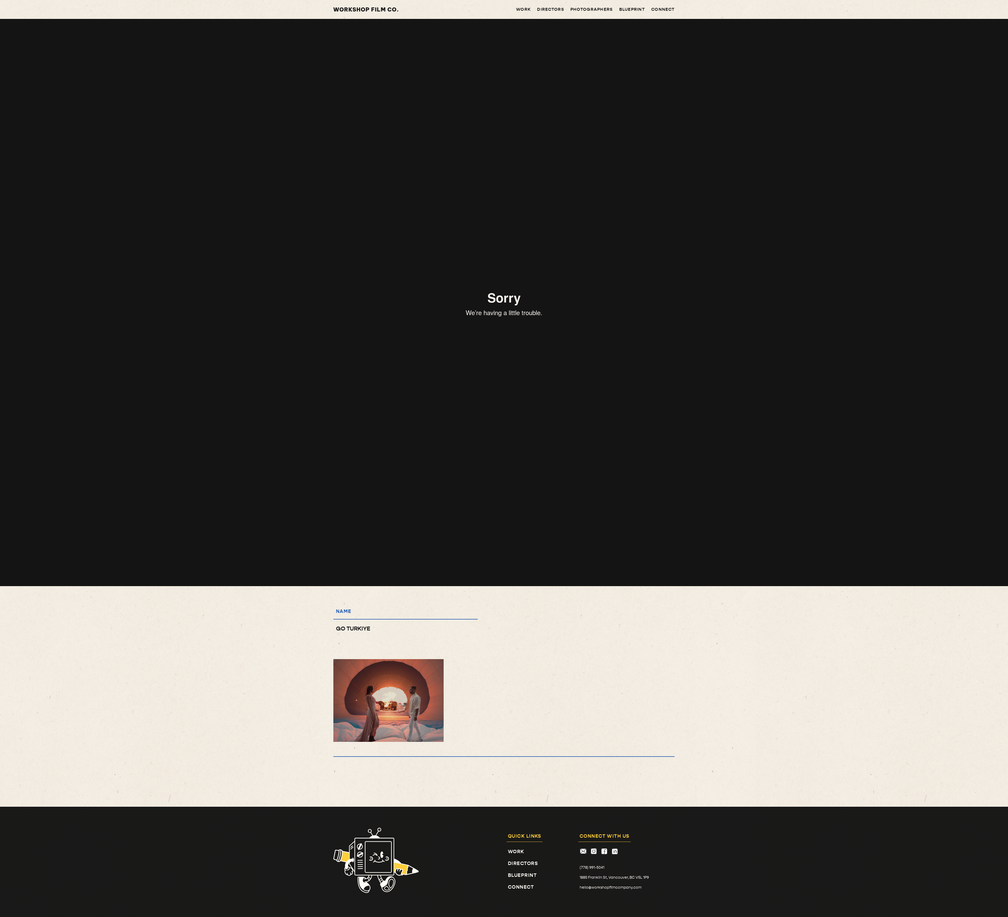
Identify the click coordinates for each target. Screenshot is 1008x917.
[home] (365, 9)
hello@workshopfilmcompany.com (611, 887)
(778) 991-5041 (592, 867)
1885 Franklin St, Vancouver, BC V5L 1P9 (614, 877)
